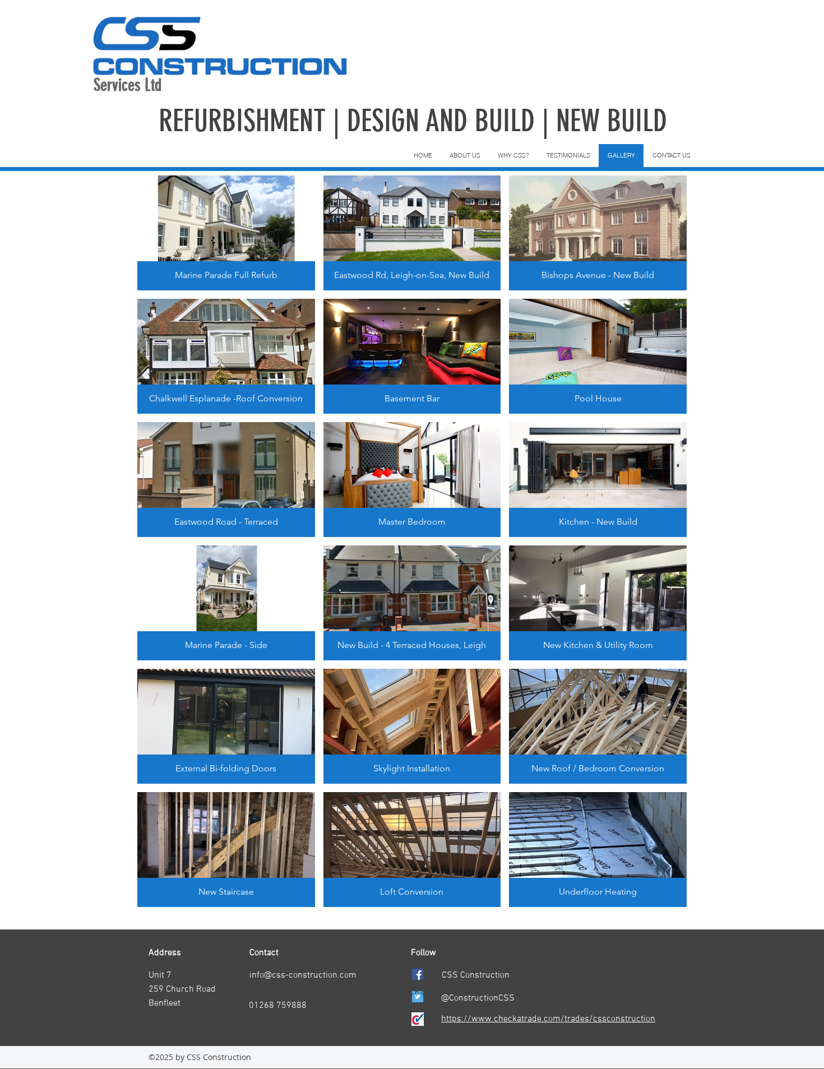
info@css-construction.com (303, 975)
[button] (226, 232)
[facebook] (417, 974)
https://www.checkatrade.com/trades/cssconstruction (548, 1019)
